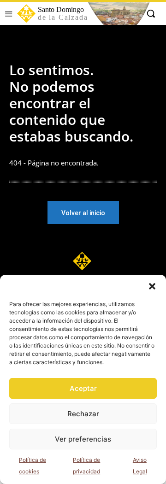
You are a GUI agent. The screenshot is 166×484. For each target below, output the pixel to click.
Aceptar (83, 388)
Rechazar (83, 413)
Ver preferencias (83, 439)
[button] (152, 286)
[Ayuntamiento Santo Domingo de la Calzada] (83, 261)
